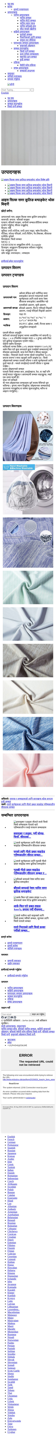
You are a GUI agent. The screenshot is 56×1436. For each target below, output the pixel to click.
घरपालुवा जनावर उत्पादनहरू (26, 42)
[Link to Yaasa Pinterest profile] (15, 1017)
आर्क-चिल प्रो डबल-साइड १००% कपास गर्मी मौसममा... (29, 907)
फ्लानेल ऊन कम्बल (28, 56)
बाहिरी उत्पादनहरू (22, 31)
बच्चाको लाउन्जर (27, 70)
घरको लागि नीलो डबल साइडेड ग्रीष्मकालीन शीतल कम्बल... (29, 853)
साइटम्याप (21, 1026)
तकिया (17, 62)
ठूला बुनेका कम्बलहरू (29, 54)
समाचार (10, 73)
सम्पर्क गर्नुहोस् (13, 79)
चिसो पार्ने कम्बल (27, 51)
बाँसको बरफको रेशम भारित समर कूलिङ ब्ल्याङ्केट (30, 889)
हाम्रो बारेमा (12, 945)
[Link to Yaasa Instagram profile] (9, 1017)
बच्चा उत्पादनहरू (21, 68)
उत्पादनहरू (12, 12)
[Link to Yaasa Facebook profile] (2, 1017)
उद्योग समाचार (13, 963)
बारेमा (9, 6)
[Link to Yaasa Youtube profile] (12, 1017)
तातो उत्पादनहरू (8, 1026)
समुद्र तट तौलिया (28, 40)
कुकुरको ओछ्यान (27, 45)
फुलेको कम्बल (26, 34)
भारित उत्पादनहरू (21, 15)
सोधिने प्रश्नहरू (14, 76)
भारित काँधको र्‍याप (28, 26)
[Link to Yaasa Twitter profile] (5, 1017)
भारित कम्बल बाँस (9, 1029)
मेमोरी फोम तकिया (28, 65)
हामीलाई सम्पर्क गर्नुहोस (17, 975)
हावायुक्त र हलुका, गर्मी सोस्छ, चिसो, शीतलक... (29, 835)
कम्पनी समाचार (14, 960)
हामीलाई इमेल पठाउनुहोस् (12, 261)
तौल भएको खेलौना (28, 29)
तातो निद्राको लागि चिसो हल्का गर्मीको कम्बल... (29, 928)
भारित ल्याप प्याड (27, 23)
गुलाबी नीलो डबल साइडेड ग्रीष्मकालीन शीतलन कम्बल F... (30, 871)
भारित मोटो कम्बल (28, 20)
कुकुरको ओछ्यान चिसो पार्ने (23, 1034)
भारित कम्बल (25, 17)
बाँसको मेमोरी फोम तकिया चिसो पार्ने (25, 1031)
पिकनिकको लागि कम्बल (30, 37)
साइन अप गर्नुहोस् (38, 1014)
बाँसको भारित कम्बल (27, 1029)
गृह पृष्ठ (10, 3)
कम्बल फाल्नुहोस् (21, 48)
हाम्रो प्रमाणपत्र (21, 9)
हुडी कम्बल (25, 59)
